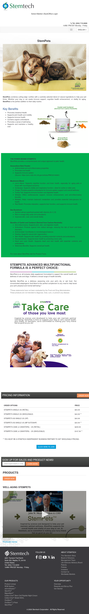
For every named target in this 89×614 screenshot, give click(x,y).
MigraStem (9, 593)
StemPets (9, 605)
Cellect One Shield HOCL (14, 598)
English (82, 29)
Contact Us (65, 572)
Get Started (58, 588)
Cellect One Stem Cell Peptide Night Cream (21, 595)
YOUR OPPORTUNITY (62, 580)
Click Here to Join (46, 447)
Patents (64, 565)
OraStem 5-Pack (11, 602)
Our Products (11, 580)
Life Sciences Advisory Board (71, 562)
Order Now (9, 478)
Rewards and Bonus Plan (63, 586)
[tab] (44, 14)
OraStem (8, 600)
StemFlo (8, 591)
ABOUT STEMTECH (68, 552)
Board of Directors (67, 558)
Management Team (68, 560)
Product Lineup (10, 584)
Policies (64, 567)
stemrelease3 (10, 588)
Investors (64, 569)
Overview (57, 584)
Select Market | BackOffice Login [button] (44, 13)
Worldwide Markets (68, 574)
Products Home (10, 541)
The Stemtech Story (68, 555)
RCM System (9, 586)
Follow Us (40, 552)
